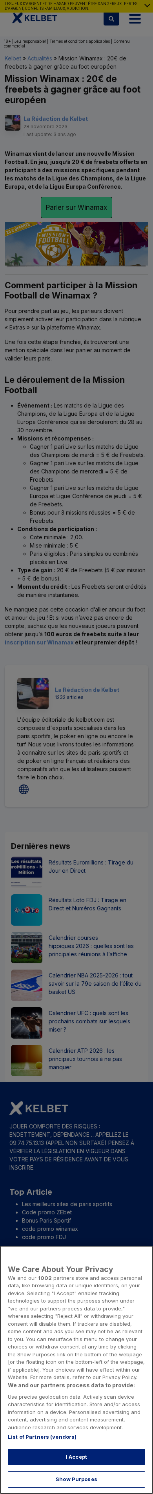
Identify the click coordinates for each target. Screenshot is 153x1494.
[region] (76, 1370)
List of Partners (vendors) (42, 1437)
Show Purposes (76, 1479)
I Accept (76, 1457)
